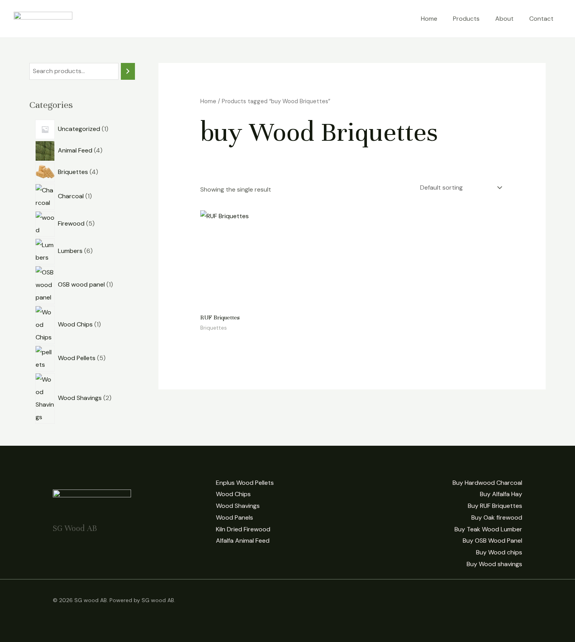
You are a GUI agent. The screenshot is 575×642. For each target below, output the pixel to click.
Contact (541, 18)
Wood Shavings (238, 506)
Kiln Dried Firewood (243, 529)
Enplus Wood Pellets (245, 483)
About (504, 18)
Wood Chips (233, 494)
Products (466, 18)
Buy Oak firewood (496, 517)
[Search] (128, 71)
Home (429, 18)
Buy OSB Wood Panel (492, 540)
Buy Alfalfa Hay (501, 494)
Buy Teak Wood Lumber (488, 529)
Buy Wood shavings (494, 564)
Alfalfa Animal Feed (243, 540)
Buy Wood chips (499, 552)
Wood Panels (234, 517)
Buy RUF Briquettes (495, 506)
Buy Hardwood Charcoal (487, 483)
